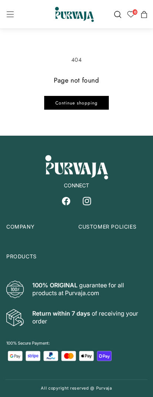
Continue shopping (76, 103)
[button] (10, 14)
